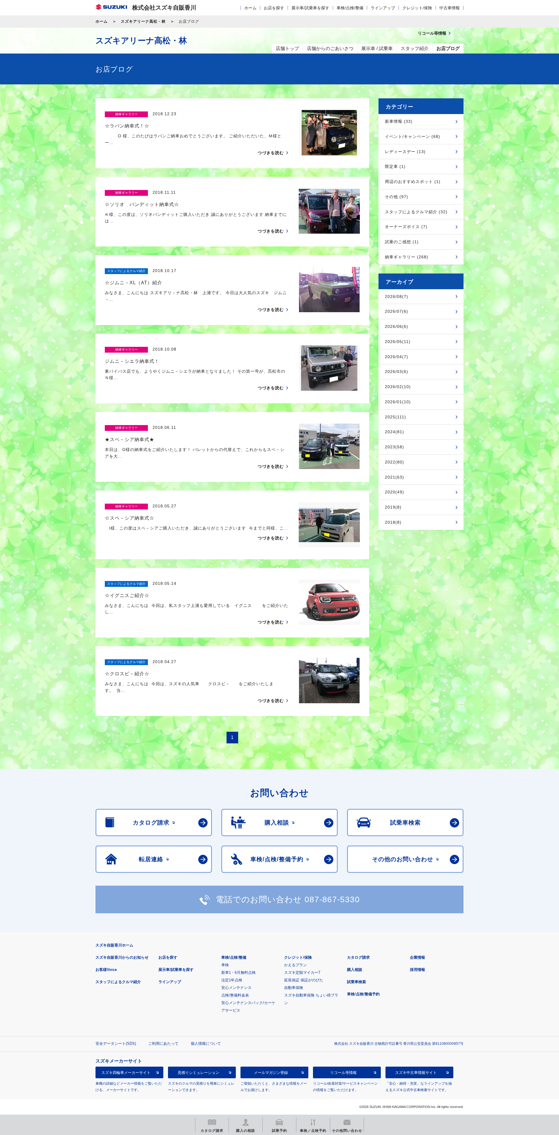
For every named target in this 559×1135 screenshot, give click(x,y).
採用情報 (417, 969)
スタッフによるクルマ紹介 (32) (416, 211)
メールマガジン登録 (271, 1072)
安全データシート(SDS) (115, 1043)
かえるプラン (295, 965)
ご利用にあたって (163, 1043)
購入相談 (354, 969)
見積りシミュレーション (198, 1072)
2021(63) (394, 477)
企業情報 (417, 957)
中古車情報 (449, 8)
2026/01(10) (398, 401)
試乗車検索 (356, 982)
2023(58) (394, 447)
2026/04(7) (396, 356)
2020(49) (394, 492)
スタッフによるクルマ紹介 (118, 982)
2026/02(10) (398, 386)
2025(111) (395, 417)
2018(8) (393, 522)
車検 (225, 965)
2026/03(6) (396, 371)
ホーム (250, 8)
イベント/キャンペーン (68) (412, 136)
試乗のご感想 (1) (402, 241)
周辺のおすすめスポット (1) (413, 181)
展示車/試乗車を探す (310, 8)
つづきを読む (271, 152)
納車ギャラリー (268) (406, 257)
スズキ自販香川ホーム (114, 945)
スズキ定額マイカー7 (302, 972)
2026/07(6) (396, 311)
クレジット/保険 (417, 8)
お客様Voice (106, 969)
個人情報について (206, 1043)
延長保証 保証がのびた (303, 980)
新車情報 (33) (399, 121)
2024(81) (394, 431)
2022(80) (394, 462)
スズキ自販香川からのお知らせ (121, 957)
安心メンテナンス (236, 987)
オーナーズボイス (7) (406, 226)
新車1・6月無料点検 (238, 972)
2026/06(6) (396, 326)
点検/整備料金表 (235, 995)
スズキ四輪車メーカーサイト (126, 1072)
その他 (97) (396, 196)
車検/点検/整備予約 (363, 994)
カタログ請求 (358, 957)
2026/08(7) (396, 296)
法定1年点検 (231, 980)
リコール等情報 (343, 1072)
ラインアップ (383, 8)
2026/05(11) (398, 341)
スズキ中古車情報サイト (416, 1072)
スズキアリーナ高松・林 (143, 21)
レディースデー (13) (405, 151)
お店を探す (274, 8)
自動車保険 (293, 987)
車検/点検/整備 (350, 8)
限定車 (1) (395, 166)
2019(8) (393, 507)
